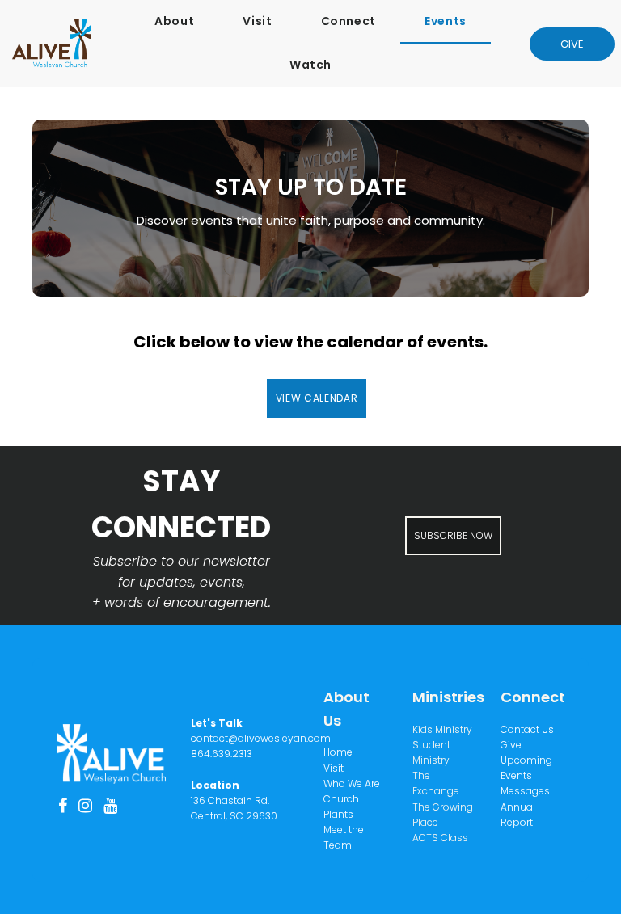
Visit (257, 21)
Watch (310, 65)
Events (446, 21)
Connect (348, 21)
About (174, 21)
